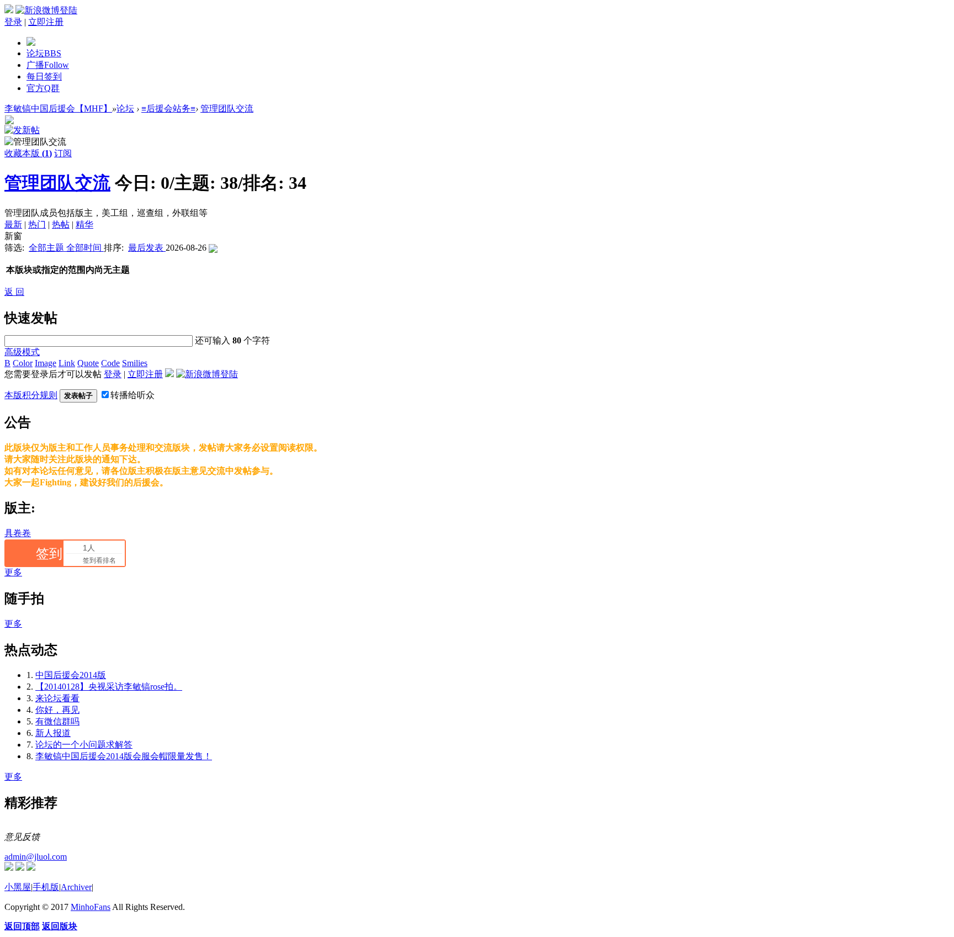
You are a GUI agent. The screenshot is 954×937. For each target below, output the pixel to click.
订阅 (63, 153)
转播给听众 (132, 395)
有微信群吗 (57, 721)
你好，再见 (57, 709)
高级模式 (22, 352)
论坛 (43, 53)
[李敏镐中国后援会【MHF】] (30, 42)
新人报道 (53, 733)
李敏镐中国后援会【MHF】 (58, 108)
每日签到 (44, 76)
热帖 (61, 224)
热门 (37, 224)
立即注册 (45, 22)
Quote (88, 363)
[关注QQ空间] (30, 867)
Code (110, 363)
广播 (47, 65)
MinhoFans (90, 907)
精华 (84, 224)
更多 (13, 572)
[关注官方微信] (8, 867)
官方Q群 (43, 88)
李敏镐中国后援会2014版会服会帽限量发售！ (123, 756)
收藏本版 (28, 153)
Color (23, 363)
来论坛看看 (57, 698)
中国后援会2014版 (70, 675)
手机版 (46, 887)
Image (45, 363)
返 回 (14, 292)
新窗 (13, 236)
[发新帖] (22, 130)
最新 (13, 224)
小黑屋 (17, 887)
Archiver (76, 887)
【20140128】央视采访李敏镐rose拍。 (108, 686)
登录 (13, 22)
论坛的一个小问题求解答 (83, 744)
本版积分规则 (30, 395)
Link (67, 363)
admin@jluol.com (35, 856)
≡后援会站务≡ (168, 108)
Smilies (134, 363)
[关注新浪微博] (19, 867)
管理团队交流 (226, 108)
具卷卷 (17, 533)
